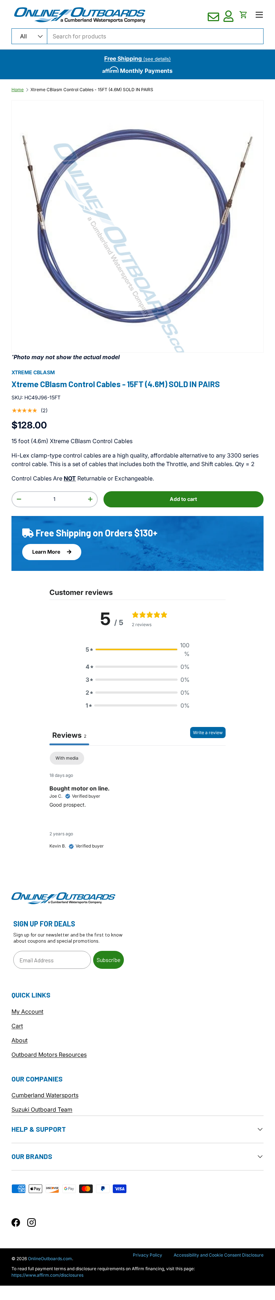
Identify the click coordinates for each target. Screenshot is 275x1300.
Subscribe (108, 959)
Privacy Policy (147, 1255)
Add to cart (183, 499)
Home (17, 90)
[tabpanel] (137, 806)
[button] (243, 15)
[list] (137, 226)
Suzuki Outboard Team (41, 1109)
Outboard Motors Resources (49, 1054)
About (19, 1040)
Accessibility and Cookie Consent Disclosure (219, 1255)
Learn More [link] (46, 552)
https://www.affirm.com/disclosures (47, 1275)
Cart (17, 1025)
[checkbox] (67, 758)
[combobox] (137, 36)
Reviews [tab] (69, 735)
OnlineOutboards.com (50, 1258)
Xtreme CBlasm (33, 372)
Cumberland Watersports (44, 1095)
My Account (27, 1011)
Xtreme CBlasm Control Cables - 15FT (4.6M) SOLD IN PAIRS (91, 90)
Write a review (208, 732)
